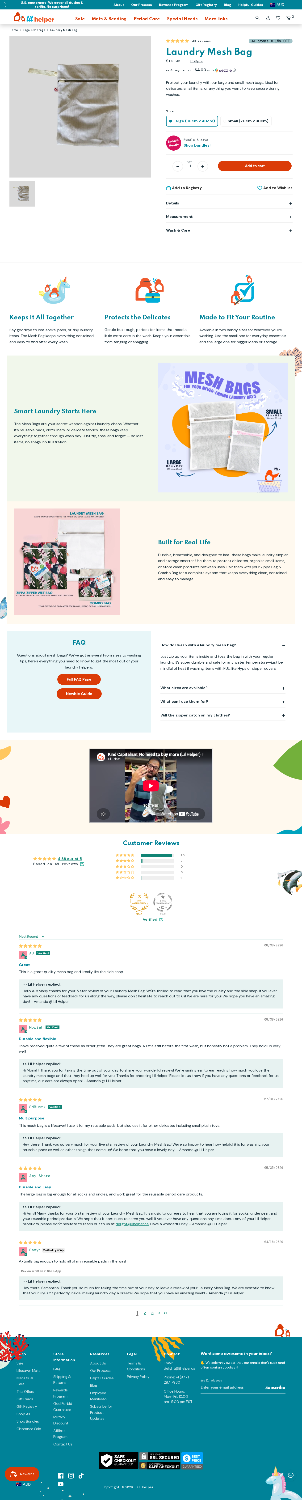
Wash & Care (178, 230)
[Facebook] (60, 1475)
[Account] (268, 18)
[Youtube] (60, 1483)
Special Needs (182, 19)
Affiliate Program (60, 1433)
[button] (178, 40)
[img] (30, 946)
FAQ (56, 1369)
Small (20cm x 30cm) (248, 121)
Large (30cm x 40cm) (194, 121)
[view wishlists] (278, 18)
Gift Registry (27, 1406)
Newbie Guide (79, 693)
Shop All (23, 1413)
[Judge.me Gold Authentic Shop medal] (139, 902)
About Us (98, 1363)
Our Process (100, 1370)
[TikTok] (81, 1475)
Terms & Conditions (136, 1366)
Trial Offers (25, 1391)
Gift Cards (25, 1399)
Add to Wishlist (277, 187)
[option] (80, 108)
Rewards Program (60, 1393)
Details (172, 203)
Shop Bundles (28, 1421)
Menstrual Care (25, 1381)
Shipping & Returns (62, 1379)
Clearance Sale (29, 1428)
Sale (80, 19)
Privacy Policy (138, 1376)
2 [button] (145, 1312)
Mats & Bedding (109, 19)
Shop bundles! (197, 145)
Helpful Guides (102, 1378)
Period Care (146, 19)
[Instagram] (71, 1475)
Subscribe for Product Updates (101, 1412)
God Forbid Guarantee (62, 1406)
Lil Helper (144, 1487)
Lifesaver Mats (29, 1370)
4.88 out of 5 (70, 858)
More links (216, 19)
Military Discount (60, 1420)
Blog (93, 1385)
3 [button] (152, 1312)
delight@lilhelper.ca (132, 1223)
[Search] (257, 18)
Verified (150, 919)
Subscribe (275, 1388)
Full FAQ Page (79, 679)
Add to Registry (187, 187)
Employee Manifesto (98, 1396)
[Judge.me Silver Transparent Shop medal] (162, 902)
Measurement (179, 216)
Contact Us (62, 1444)
